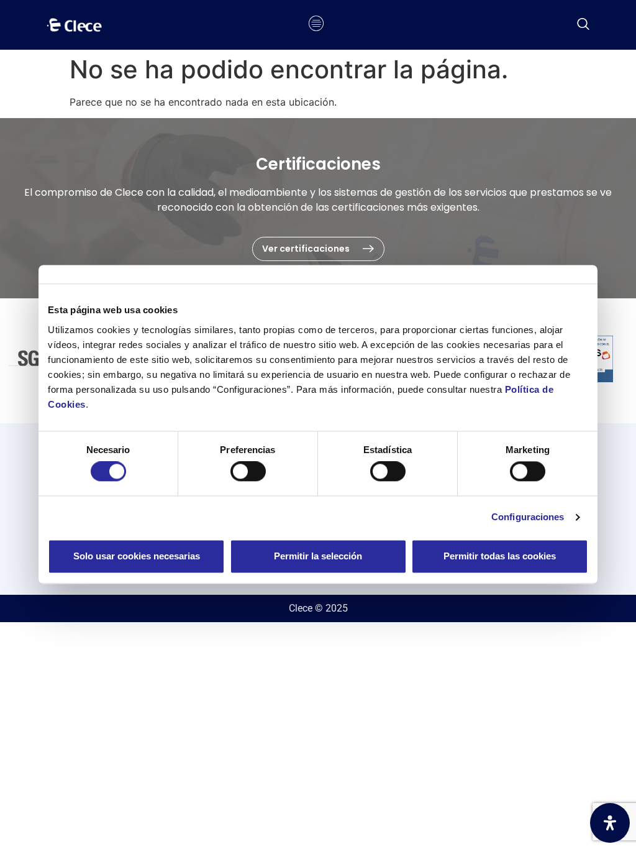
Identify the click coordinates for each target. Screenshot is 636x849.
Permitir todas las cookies (499, 556)
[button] (583, 24)
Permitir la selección (318, 556)
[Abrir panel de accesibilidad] (610, 823)
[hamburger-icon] (316, 25)
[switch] (248, 472)
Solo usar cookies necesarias (136, 556)
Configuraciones (528, 517)
